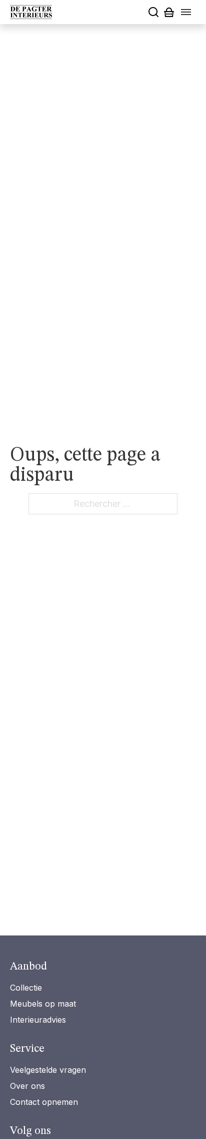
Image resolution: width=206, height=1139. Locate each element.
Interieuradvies (38, 1020)
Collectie (26, 988)
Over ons (27, 1086)
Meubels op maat (43, 1004)
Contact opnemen (44, 1102)
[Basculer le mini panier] (169, 12)
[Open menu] (186, 12)
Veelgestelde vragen (48, 1070)
